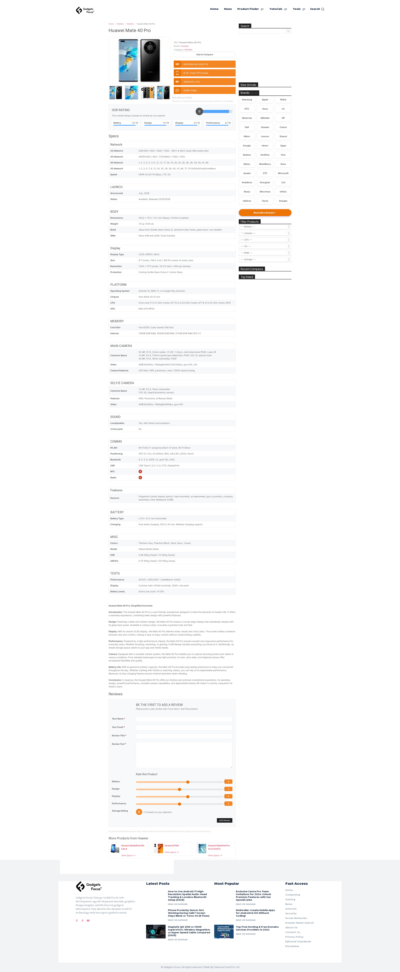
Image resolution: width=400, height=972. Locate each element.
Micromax (265, 191)
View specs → (128, 855)
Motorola (247, 118)
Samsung (247, 99)
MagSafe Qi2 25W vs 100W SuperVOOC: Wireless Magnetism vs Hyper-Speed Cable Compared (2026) (189, 931)
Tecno (265, 200)
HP (283, 118)
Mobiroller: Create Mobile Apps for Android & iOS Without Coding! (255, 913)
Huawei (143, 838)
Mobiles (188, 49)
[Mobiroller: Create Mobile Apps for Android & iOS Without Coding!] (224, 915)
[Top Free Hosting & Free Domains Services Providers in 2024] (224, 931)
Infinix (283, 191)
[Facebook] (77, 920)
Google (247, 145)
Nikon (247, 136)
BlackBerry (265, 164)
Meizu (247, 164)
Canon (283, 127)
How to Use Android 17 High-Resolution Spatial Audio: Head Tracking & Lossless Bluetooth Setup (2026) (187, 895)
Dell (247, 127)
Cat (283, 182)
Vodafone (247, 182)
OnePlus (265, 154)
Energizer (265, 182)
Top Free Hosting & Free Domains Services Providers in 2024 (257, 928)
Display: (116, 796)
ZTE (265, 173)
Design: (116, 788)
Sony (265, 108)
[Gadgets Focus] (85, 10)
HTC (247, 108)
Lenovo (265, 136)
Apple (265, 99)
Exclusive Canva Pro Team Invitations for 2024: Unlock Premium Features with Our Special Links (253, 895)
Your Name (118, 718)
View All (253, 93)
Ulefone (247, 200)
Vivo (283, 154)
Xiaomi (283, 136)
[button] (317, 9)
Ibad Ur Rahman (178, 904)
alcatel (246, 173)
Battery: (116, 781)
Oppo (283, 145)
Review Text (119, 744)
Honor (265, 145)
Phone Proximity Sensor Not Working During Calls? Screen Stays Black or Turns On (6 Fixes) (188, 913)
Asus (283, 164)
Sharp (247, 191)
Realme (247, 154)
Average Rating (120, 810)
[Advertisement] (265, 54)
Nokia (283, 99)
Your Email (118, 727)
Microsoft (283, 173)
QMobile (265, 118)
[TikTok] (82, 920)
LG (283, 108)
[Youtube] (88, 920)
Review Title (119, 735)
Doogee (283, 200)
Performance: (119, 803)
